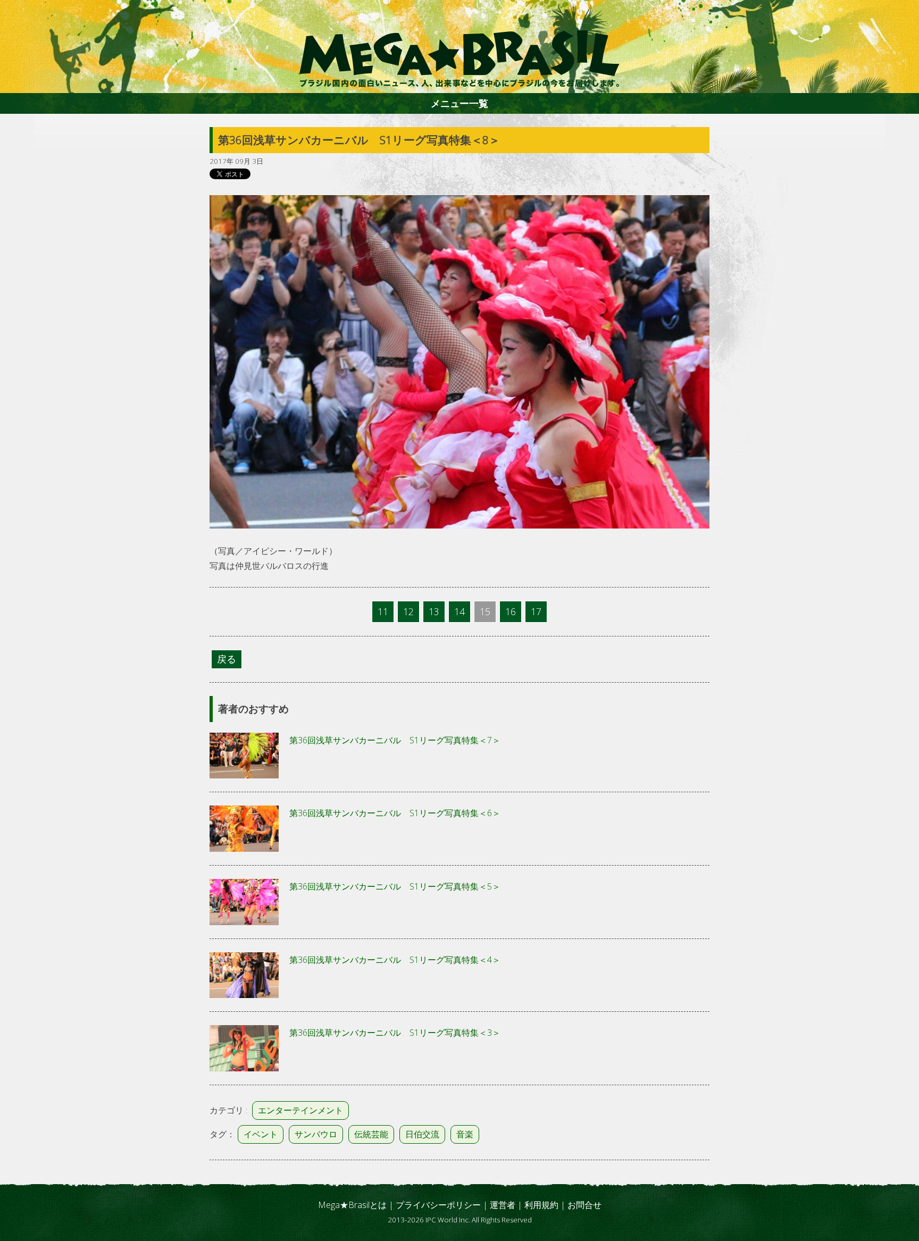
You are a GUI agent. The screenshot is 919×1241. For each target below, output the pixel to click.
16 (510, 611)
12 (408, 611)
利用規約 (541, 1205)
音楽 (464, 1134)
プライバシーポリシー (438, 1205)
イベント (261, 1134)
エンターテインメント (300, 1110)
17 (536, 611)
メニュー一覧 (459, 103)
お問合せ (584, 1205)
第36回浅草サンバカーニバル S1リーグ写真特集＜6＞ (394, 813)
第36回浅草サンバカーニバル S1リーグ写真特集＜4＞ (394, 960)
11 (383, 611)
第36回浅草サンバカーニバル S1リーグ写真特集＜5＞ (394, 886)
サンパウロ (316, 1134)
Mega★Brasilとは (352, 1205)
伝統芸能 (371, 1134)
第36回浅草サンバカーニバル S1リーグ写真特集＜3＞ (394, 1032)
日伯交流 (422, 1134)
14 (459, 611)
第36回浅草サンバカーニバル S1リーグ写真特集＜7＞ (394, 740)
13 (434, 611)
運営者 (502, 1205)
